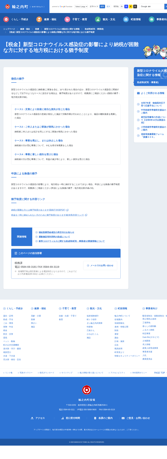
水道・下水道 (9, 356)
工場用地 (146, 322)
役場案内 (118, 319)
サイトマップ (66, 373)
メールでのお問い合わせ (101, 265)
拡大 (108, 6)
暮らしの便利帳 (149, 326)
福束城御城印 (93, 316)
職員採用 (118, 348)
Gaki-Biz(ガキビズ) (150, 337)
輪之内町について (122, 316)
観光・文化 (109, 19)
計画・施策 (119, 341)
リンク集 (9, 373)
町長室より (119, 352)
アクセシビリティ (118, 373)
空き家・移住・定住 (12, 359)
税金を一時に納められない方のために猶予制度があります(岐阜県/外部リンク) (47, 215)
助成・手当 (8, 319)
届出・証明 (8, 316)
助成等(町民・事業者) (94, 29)
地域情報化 (119, 323)
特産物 (90, 327)
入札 (144, 355)
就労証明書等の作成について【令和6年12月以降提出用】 (153, 120)
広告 (116, 345)
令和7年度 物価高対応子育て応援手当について (153, 104)
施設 (33, 327)
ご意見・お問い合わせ (138, 418)
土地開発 (146, 341)
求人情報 (146, 344)
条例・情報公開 (121, 327)
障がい (34, 323)
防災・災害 (8, 334)
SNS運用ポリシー (139, 373)
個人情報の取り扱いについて (91, 373)
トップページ (9, 29)
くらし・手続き (19, 19)
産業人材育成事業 (150, 348)
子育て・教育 (79, 19)
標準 (102, 6)
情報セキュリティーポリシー (127, 356)
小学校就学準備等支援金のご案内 (153, 128)
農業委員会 (147, 359)
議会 (116, 338)
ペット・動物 (9, 341)
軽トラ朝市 (92, 319)
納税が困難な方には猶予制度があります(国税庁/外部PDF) (38, 210)
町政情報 (136, 19)
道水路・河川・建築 (12, 348)
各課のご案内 (106, 418)
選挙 (116, 334)
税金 (5, 330)
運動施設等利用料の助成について (54, 237)
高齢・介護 (36, 316)
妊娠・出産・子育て (68, 316)
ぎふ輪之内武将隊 (94, 323)
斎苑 (5, 338)
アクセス (40, 418)
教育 (61, 319)
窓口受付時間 (73, 418)
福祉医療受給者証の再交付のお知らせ (56, 232)
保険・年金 (8, 327)
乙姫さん (91, 330)
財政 (116, 330)
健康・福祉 (50, 19)
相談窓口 (7, 352)
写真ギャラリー (26, 373)
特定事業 (146, 333)
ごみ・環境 (8, 323)
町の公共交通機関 (11, 345)
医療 (37, 29)
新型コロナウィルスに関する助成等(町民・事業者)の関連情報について (72, 241)
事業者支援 (147, 352)
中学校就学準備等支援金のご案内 (153, 111)
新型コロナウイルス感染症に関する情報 (62, 29)
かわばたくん (93, 334)
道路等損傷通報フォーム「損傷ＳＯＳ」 (152, 135)
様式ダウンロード (47, 373)
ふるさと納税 (148, 330)
